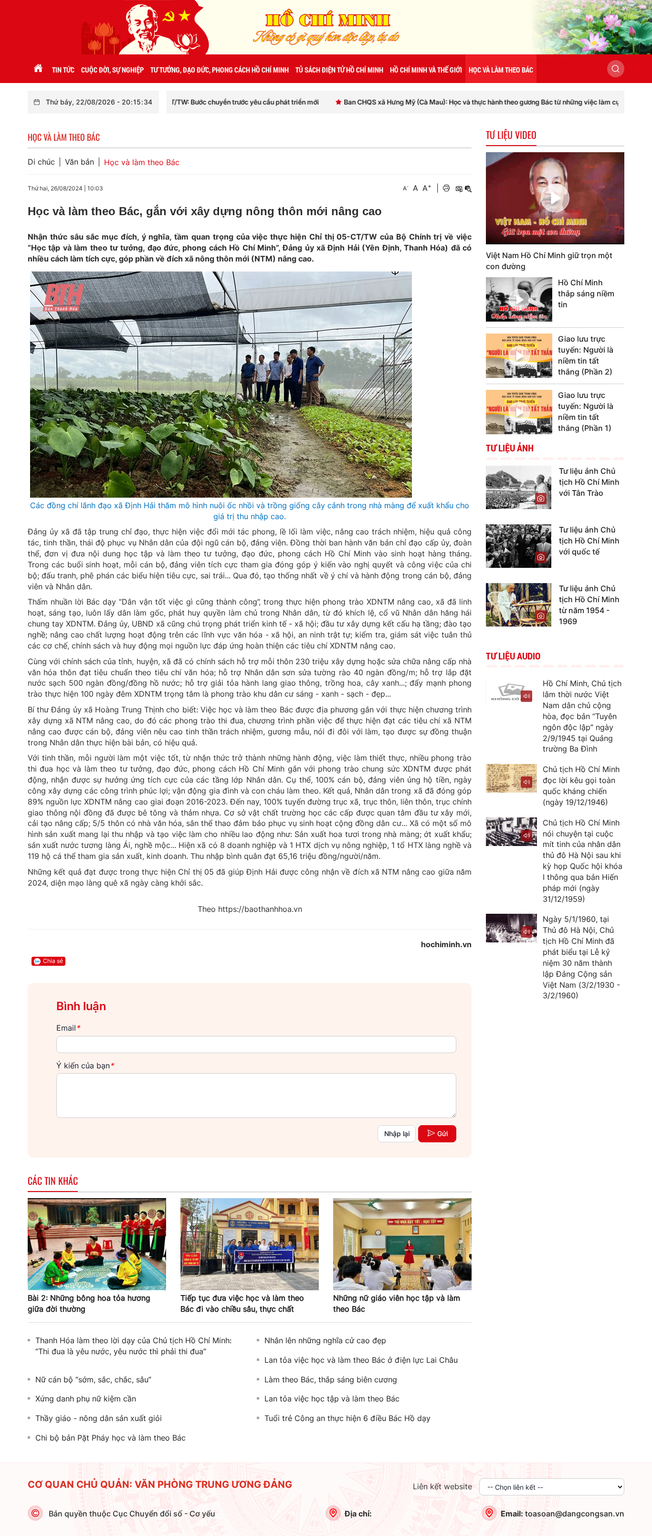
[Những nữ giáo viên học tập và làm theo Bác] (402, 1243)
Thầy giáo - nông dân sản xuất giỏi (98, 1418)
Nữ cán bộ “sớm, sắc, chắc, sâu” (93, 1379)
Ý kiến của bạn (85, 1065)
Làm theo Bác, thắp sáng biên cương (330, 1379)
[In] (446, 188)
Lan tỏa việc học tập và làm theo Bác (332, 1398)
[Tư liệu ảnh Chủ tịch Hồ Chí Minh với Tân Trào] (518, 486)
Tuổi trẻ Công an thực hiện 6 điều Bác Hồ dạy (347, 1418)
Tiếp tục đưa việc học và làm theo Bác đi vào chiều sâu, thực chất (242, 1303)
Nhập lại (397, 1133)
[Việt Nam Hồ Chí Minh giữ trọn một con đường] (555, 198)
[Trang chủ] (38, 68)
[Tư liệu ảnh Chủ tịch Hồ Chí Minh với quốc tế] (518, 545)
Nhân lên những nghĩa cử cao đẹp (325, 1340)
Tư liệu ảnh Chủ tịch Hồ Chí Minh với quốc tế (589, 540)
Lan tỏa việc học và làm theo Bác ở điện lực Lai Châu (361, 1360)
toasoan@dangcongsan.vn (574, 1513)
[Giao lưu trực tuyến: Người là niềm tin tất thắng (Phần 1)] (519, 412)
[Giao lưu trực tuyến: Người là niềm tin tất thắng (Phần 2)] (519, 356)
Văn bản (79, 162)
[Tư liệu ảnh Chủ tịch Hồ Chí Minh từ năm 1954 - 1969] (518, 604)
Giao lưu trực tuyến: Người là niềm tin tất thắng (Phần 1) (585, 411)
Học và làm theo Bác (141, 162)
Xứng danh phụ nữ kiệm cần (85, 1398)
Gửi (442, 1133)
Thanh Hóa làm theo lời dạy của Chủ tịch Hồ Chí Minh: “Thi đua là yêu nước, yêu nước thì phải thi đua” (133, 1346)
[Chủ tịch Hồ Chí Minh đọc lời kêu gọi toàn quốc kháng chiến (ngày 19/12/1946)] (511, 778)
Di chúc (41, 162)
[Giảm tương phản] (468, 188)
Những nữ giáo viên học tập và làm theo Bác (396, 1303)
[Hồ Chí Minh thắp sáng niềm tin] (519, 299)
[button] (615, 68)
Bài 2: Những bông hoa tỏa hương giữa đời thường (89, 1303)
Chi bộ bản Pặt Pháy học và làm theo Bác (110, 1437)
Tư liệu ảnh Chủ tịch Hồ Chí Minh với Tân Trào (589, 482)
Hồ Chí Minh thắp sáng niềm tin (586, 293)
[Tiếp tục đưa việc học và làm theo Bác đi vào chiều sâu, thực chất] (249, 1243)
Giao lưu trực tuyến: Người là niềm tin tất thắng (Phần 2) (585, 355)
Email (68, 1028)
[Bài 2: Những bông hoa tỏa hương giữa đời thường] (97, 1243)
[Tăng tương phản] (459, 188)
